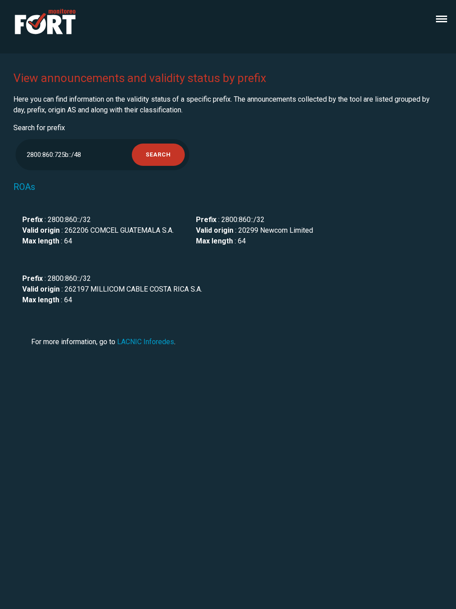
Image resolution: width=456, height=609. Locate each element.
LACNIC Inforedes (145, 341)
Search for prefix (39, 127)
